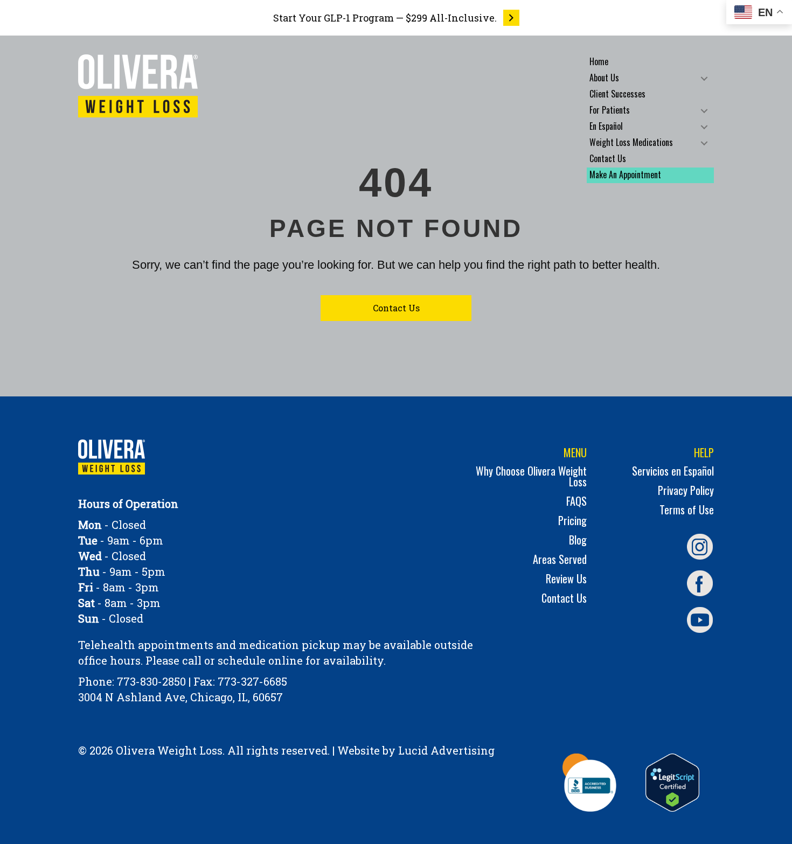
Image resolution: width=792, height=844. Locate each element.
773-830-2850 (151, 681)
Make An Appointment (625, 174)
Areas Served (560, 560)
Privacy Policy (686, 491)
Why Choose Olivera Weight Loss (531, 477)
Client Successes (617, 93)
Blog (578, 541)
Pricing (572, 521)
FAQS (576, 502)
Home (598, 61)
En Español (606, 126)
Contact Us (607, 158)
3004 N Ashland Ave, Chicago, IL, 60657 (180, 697)
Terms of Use (686, 511)
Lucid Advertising (446, 750)
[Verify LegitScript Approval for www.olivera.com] (672, 783)
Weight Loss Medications (631, 142)
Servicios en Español (673, 472)
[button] (704, 78)
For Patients (609, 109)
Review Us (566, 580)
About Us (604, 77)
